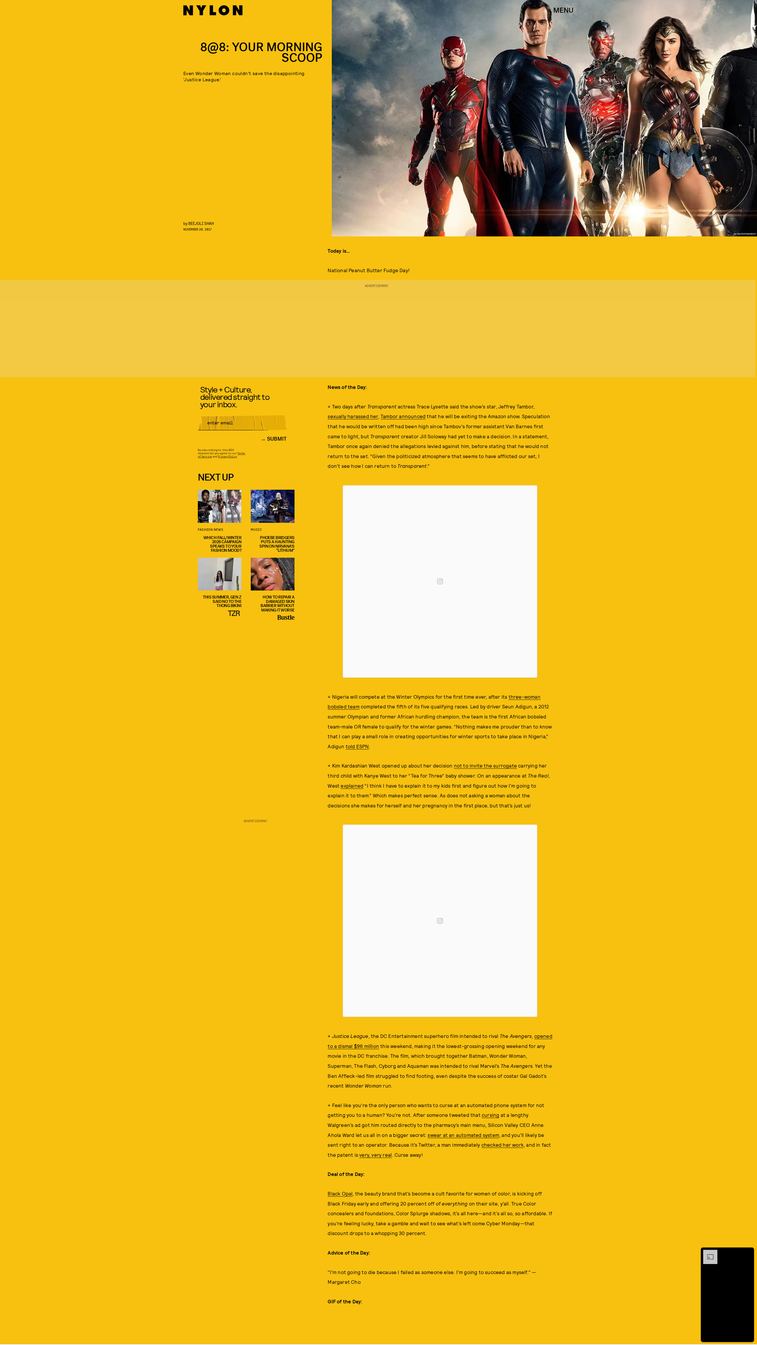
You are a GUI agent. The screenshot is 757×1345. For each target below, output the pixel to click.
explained (352, 785)
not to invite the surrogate (485, 765)
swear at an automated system (463, 1135)
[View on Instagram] (440, 581)
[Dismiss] (747, 1252)
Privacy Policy (227, 456)
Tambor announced (403, 416)
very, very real (375, 1155)
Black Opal (340, 1193)
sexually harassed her (353, 416)
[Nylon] (212, 10)
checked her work (502, 1145)
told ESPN (357, 746)
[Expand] (707, 1252)
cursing (490, 1115)
